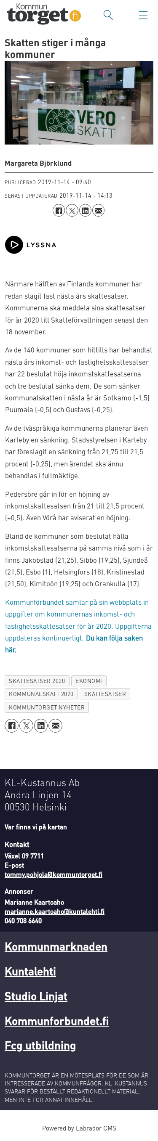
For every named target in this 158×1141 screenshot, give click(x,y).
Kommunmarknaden (56, 946)
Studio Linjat (36, 995)
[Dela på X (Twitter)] (72, 210)
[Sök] (108, 15)
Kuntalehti (30, 971)
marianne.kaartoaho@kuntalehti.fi (54, 911)
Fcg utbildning (40, 1045)
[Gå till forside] (44, 14)
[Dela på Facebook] (59, 210)
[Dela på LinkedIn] (85, 210)
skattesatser (105, 693)
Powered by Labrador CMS (79, 1128)
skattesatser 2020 (37, 680)
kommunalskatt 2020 (41, 693)
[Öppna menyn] (143, 15)
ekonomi (88, 680)
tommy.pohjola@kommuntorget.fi (53, 874)
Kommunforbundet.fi (57, 1020)
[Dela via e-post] (98, 210)
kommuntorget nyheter (47, 707)
